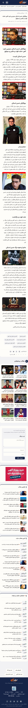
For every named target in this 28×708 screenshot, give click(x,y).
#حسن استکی (22, 336)
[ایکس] (17, 701)
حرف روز (18, 696)
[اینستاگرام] (10, 701)
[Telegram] (13, 351)
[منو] (6, 2)
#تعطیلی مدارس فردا (10, 6)
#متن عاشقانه (3, 6)
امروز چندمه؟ (6, 694)
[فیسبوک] (7, 701)
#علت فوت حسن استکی (10, 343)
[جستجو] (3, 2)
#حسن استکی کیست (21, 340)
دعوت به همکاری (21, 694)
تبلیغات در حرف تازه (9, 692)
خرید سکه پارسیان (9, 674)
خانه (26, 13)
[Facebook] (16, 351)
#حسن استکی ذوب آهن (12, 336)
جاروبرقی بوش (18, 670)
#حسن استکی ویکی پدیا (9, 340)
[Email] (10, 351)
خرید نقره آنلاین (19, 674)
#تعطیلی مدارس (18, 6)
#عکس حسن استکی (21, 343)
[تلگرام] (14, 701)
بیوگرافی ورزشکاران (20, 13)
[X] (19, 351)
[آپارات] (21, 701)
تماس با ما (13, 694)
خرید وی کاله (9, 670)
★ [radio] (16, 355)
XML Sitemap (11, 696)
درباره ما (17, 692)
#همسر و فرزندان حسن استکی (19, 346)
